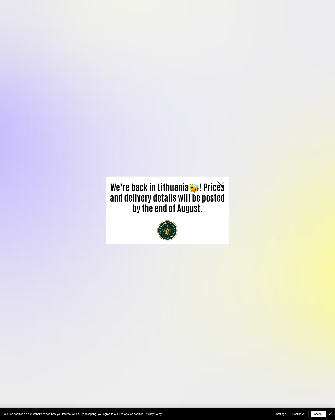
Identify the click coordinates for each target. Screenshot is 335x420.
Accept (318, 414)
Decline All (298, 414)
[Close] (330, 414)
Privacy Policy (153, 414)
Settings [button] (281, 414)
